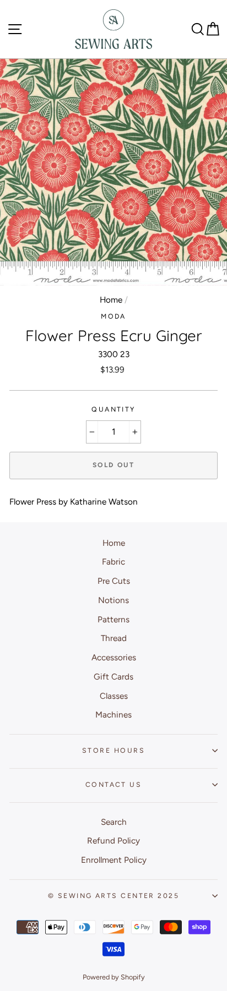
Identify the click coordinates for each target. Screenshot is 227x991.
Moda (113, 316)
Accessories (113, 657)
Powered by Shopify (114, 977)
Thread (114, 638)
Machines (113, 714)
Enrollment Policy (114, 860)
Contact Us (113, 784)
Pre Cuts (114, 581)
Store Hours (113, 750)
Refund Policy (113, 840)
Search (114, 822)
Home (111, 299)
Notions (113, 600)
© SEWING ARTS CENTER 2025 (113, 895)
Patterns (113, 619)
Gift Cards (113, 676)
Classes (114, 696)
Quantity (113, 409)
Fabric (113, 561)
